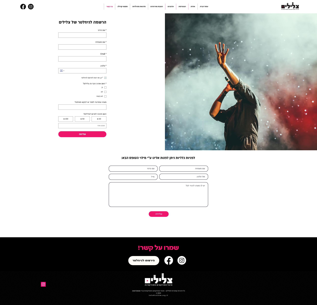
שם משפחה (100, 42)
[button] (193, 7)
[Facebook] (23, 6)
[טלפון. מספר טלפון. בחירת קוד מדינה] (62, 71)
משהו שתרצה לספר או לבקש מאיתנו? (90, 102)
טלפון (103, 65)
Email (103, 54)
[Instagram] (31, 6)
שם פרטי (102, 30)
